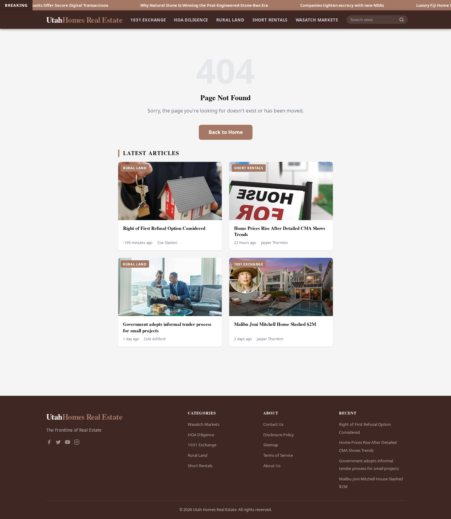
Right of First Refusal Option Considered (164, 228)
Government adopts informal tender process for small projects (167, 327)
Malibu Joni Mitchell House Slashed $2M (275, 324)
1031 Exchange (148, 19)
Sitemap (270, 445)
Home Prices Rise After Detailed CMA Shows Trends (279, 231)
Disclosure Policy (278, 434)
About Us (271, 465)
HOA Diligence (191, 19)
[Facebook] (49, 442)
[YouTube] (67, 442)
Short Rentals (269, 19)
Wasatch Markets (317, 19)
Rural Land (230, 19)
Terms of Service (278, 455)
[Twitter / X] (58, 442)
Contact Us (273, 424)
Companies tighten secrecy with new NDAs (320, 5)
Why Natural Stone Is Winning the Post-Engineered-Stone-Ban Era (182, 5)
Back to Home (226, 132)
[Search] (401, 19)
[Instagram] (76, 442)
